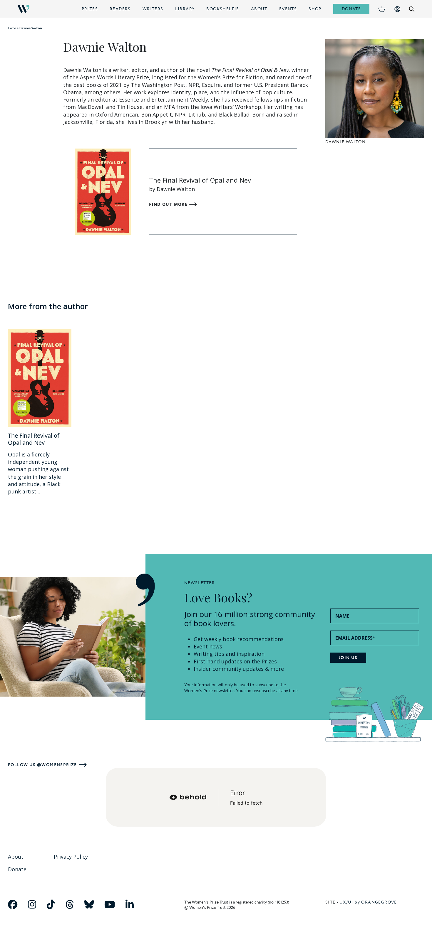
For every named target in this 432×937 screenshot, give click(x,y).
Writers (153, 9)
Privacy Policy (71, 856)
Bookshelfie (222, 9)
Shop (315, 9)
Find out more (169, 204)
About (259, 9)
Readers (120, 9)
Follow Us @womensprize (42, 765)
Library (185, 9)
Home (12, 28)
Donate (351, 9)
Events (288, 9)
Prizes (90, 9)
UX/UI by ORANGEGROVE (368, 902)
